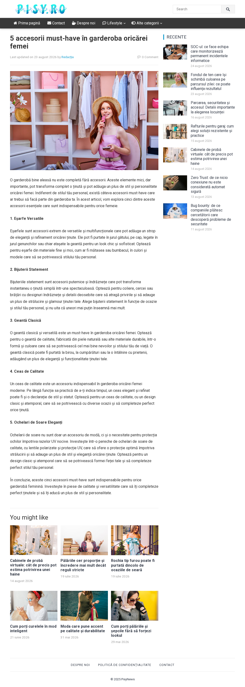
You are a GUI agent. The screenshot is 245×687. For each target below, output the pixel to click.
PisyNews (128, 679)
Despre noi (85, 23)
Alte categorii (147, 23)
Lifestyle (114, 23)
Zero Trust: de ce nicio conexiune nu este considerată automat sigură (209, 184)
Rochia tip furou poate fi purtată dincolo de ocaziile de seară (133, 565)
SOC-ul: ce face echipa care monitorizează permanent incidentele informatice (209, 53)
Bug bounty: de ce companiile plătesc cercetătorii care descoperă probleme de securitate (211, 214)
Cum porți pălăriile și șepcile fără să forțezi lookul (131, 631)
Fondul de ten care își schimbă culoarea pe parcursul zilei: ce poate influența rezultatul (210, 81)
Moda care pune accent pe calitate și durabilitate (83, 628)
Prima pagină (28, 23)
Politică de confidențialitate (124, 665)
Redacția (67, 57)
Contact (58, 23)
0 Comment (150, 57)
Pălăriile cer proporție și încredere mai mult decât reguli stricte (83, 565)
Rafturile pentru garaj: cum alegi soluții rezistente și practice (212, 131)
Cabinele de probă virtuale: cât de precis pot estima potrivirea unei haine (33, 567)
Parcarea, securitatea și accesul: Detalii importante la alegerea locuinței (213, 107)
